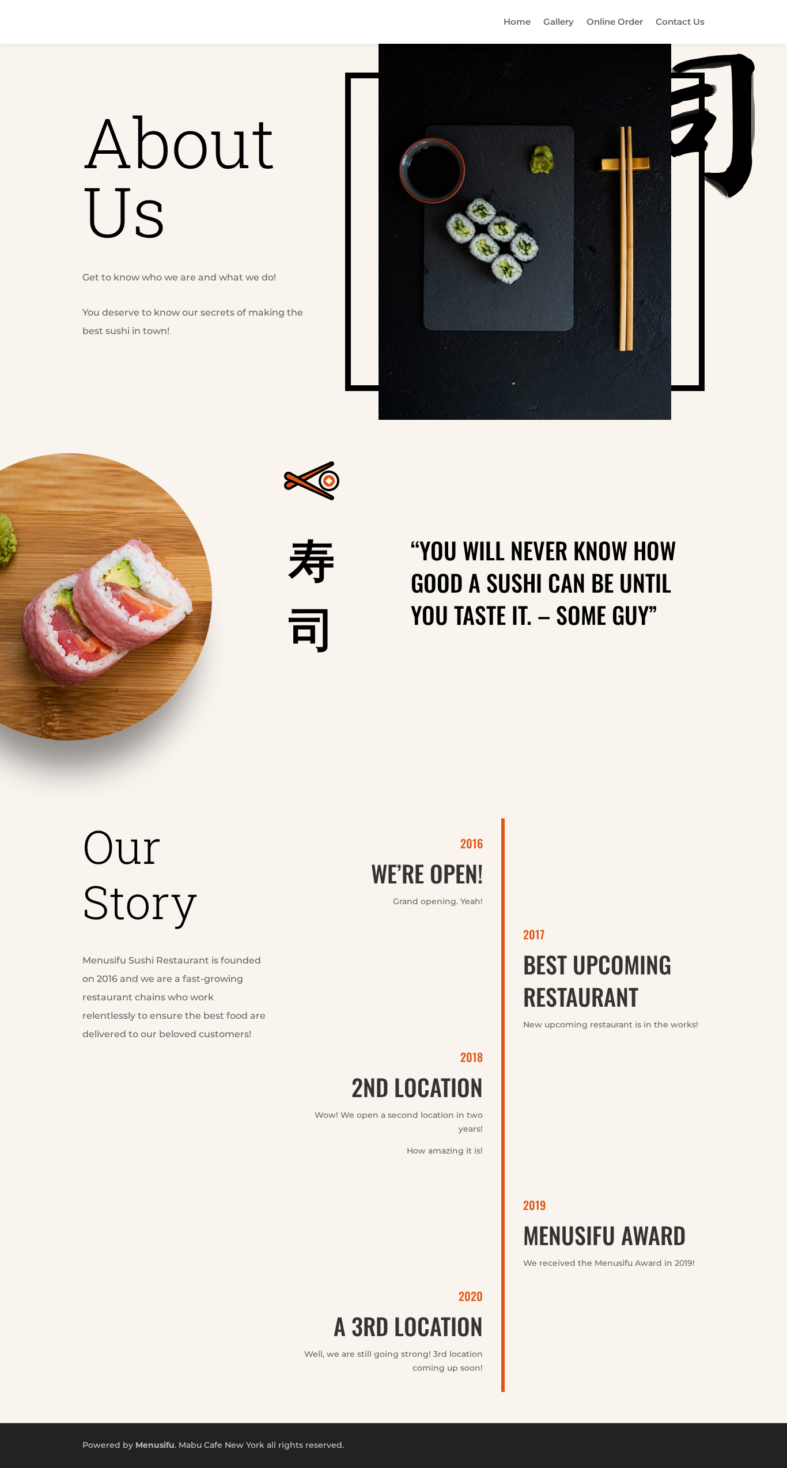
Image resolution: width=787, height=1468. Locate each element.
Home (517, 21)
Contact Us (680, 21)
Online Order (615, 21)
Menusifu (155, 1445)
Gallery (558, 21)
